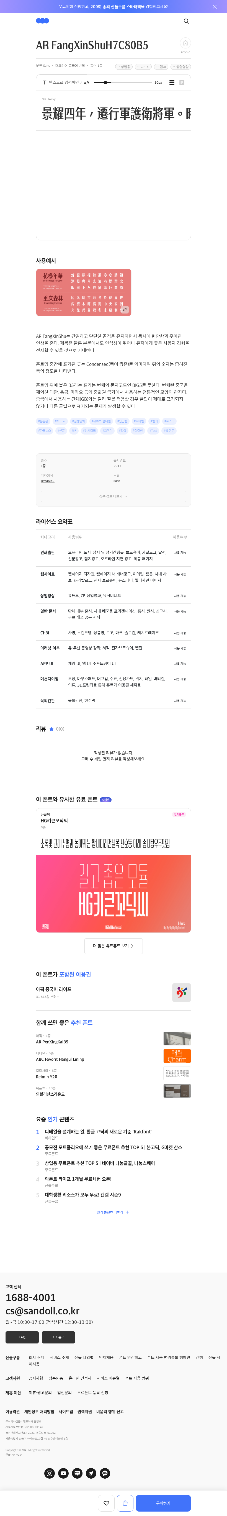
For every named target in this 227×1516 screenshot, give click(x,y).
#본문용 (43, 421)
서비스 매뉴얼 (108, 1378)
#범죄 (154, 421)
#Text (153, 430)
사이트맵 (66, 1412)
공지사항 (36, 1378)
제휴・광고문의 (40, 1393)
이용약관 (13, 1412)
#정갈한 (138, 430)
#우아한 (139, 421)
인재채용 (106, 1358)
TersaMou (48, 480)
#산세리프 (89, 430)
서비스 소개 (59, 1358)
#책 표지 (60, 421)
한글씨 (45, 814)
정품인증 (56, 1378)
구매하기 (163, 1503)
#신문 (61, 430)
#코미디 (107, 430)
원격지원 (85, 1412)
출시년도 (120, 460)
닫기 (214, 6)
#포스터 (169, 421)
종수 (44, 460)
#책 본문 (169, 430)
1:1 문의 (59, 1337)
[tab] (171, 82)
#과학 (122, 430)
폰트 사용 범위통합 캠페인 (168, 1358)
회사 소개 (36, 1358)
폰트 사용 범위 (137, 1378)
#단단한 (122, 421)
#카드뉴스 (44, 430)
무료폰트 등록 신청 (92, 1393)
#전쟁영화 (78, 421)
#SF (73, 430)
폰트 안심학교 (130, 1358)
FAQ (22, 1337)
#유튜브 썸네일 (101, 421)
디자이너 (47, 475)
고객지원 (13, 1378)
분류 (117, 475)
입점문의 (64, 1393)
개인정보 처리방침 (39, 1412)
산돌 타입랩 (84, 1358)
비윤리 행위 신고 (110, 1412)
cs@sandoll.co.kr (43, 1311)
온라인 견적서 (80, 1378)
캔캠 (199, 1358)
